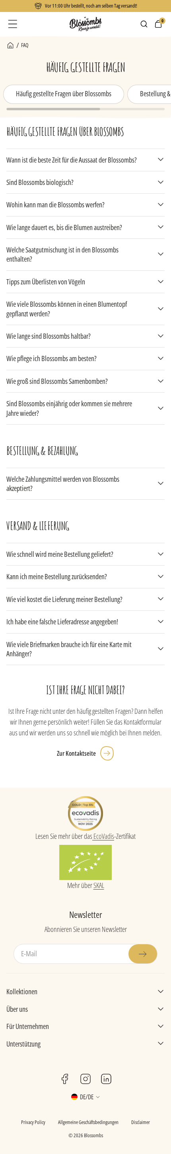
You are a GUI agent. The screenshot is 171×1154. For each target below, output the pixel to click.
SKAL (98, 885)
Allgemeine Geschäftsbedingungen (88, 1122)
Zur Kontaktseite (76, 753)
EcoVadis (103, 836)
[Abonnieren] (142, 953)
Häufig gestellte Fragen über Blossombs (63, 93)
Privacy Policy (33, 1122)
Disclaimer (140, 1122)
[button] (13, 24)
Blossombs (93, 1135)
